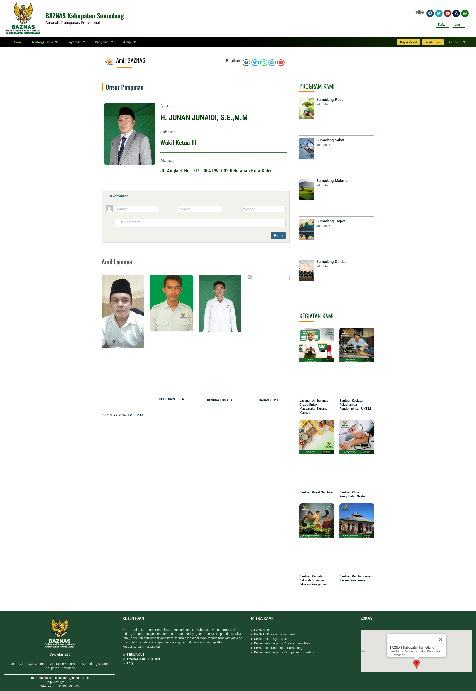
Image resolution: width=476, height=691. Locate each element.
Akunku (454, 42)
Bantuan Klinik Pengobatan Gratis (352, 494)
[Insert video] (125, 234)
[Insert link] (131, 234)
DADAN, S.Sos (268, 400)
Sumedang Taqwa (331, 221)
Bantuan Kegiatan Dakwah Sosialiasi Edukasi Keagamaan (313, 580)
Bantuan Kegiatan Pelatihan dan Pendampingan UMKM (355, 404)
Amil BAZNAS (130, 60)
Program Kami (317, 85)
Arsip (127, 42)
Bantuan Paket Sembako (316, 492)
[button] (246, 62)
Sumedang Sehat (330, 140)
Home (17, 42)
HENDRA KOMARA (220, 400)
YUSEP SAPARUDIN (171, 399)
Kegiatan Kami (316, 315)
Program (101, 42)
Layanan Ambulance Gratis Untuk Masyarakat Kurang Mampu (313, 406)
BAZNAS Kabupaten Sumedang (84, 15)
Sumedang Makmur (332, 181)
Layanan (73, 42)
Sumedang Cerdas (331, 261)
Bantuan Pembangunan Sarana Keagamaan (355, 578)
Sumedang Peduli (330, 99)
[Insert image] (118, 234)
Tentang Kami (42, 42)
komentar (119, 196)
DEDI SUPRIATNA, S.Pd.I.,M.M (123, 415)
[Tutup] (440, 640)
